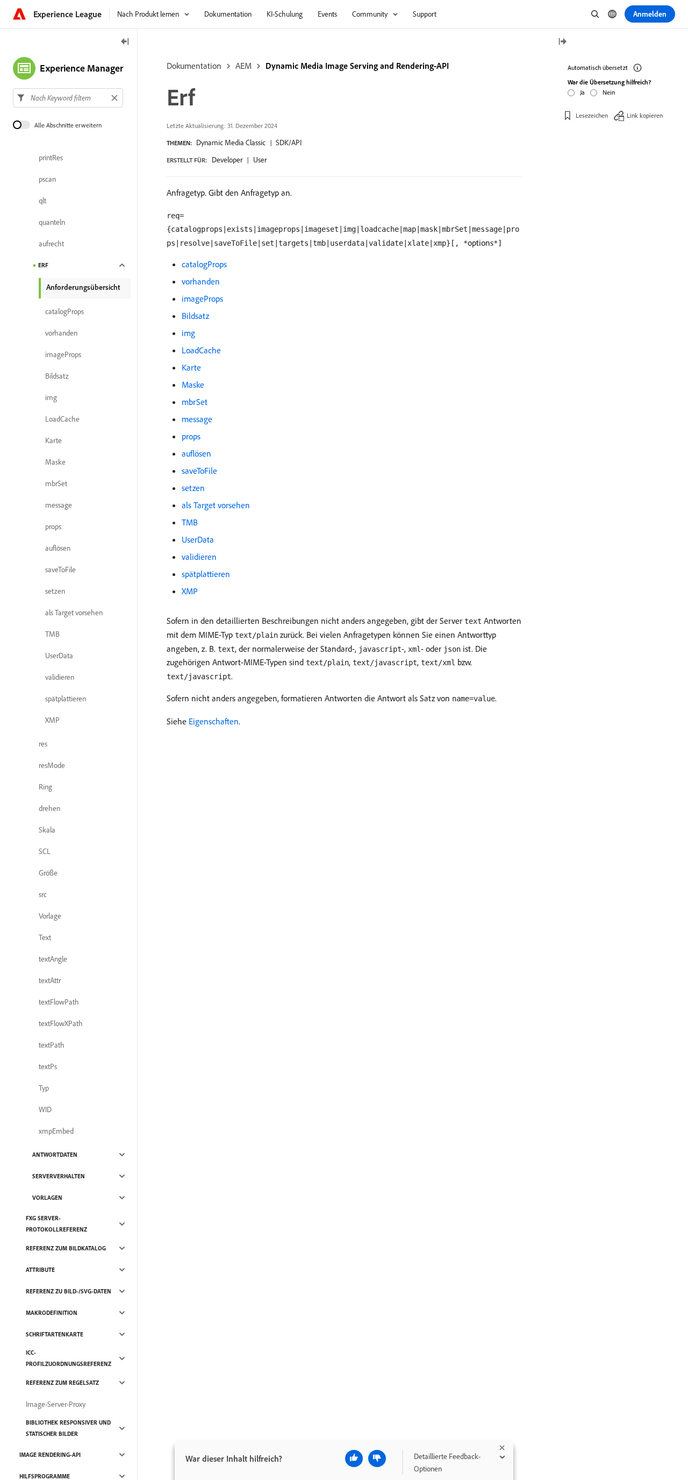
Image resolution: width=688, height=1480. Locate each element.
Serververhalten (58, 1176)
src (43, 894)
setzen (193, 487)
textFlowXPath (61, 1023)
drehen (49, 808)
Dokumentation (194, 65)
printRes (51, 157)
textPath (51, 1045)
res (43, 744)
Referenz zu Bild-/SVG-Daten (68, 1291)
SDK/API (289, 142)
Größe (48, 873)
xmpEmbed (56, 1131)
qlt (42, 200)
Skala (47, 830)
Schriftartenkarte (54, 1334)
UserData (198, 539)
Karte (191, 367)
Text (45, 937)
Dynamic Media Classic (231, 142)
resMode (52, 765)
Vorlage (50, 916)
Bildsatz (195, 315)
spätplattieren (206, 573)
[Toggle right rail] (562, 42)
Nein (609, 92)
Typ (44, 1088)
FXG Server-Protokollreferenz (56, 1223)
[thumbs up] (354, 1458)
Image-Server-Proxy (55, 1404)
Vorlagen (47, 1197)
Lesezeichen (592, 115)
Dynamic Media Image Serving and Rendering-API (357, 65)
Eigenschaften (214, 721)
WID (45, 1109)
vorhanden (201, 281)
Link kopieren (645, 115)
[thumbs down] (377, 1458)
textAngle (53, 959)
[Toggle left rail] (125, 42)
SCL (45, 851)
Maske (193, 384)
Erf (43, 265)
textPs (48, 1066)
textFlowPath (59, 1002)
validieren (199, 556)
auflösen (196, 453)
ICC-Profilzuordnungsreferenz (68, 1358)
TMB (190, 522)
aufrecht (51, 243)
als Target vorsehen (216, 505)
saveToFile (199, 470)
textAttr (50, 980)
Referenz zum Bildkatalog (66, 1248)
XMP (190, 591)
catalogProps (204, 264)
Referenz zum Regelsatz (62, 1382)
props (191, 436)
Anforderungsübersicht (83, 287)
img (188, 333)
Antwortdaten (54, 1154)
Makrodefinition (51, 1313)
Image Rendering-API (50, 1454)
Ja (582, 92)
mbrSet (194, 401)
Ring (45, 787)
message (197, 419)
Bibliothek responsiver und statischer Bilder (68, 1428)
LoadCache (201, 350)
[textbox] (68, 98)
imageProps (202, 298)
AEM (243, 65)
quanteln (52, 222)
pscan (47, 179)
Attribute (40, 1269)
